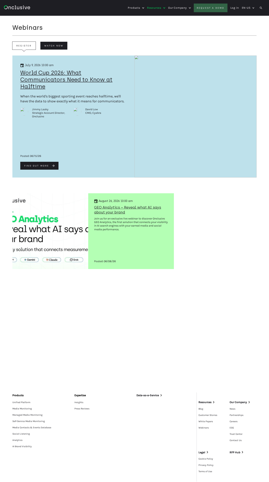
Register (24, 45)
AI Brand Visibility (22, 446)
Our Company (177, 7)
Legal (202, 452)
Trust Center (236, 434)
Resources (154, 7)
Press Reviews (81, 408)
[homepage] (17, 8)
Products (134, 7)
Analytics (17, 440)
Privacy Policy (206, 465)
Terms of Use (205, 471)
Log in (234, 7)
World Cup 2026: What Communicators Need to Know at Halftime (66, 79)
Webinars (204, 427)
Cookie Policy (206, 458)
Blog (201, 408)
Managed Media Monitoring (27, 415)
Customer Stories (208, 415)
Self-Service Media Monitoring (28, 421)
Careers (233, 421)
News (232, 408)
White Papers (206, 421)
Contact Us (236, 440)
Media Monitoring (22, 408)
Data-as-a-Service (147, 395)
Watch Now (54, 45)
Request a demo (210, 7)
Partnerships (236, 415)
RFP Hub (235, 452)
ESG (232, 427)
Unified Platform (21, 402)
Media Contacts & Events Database (31, 427)
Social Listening (21, 433)
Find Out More (36, 165)
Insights (78, 402)
